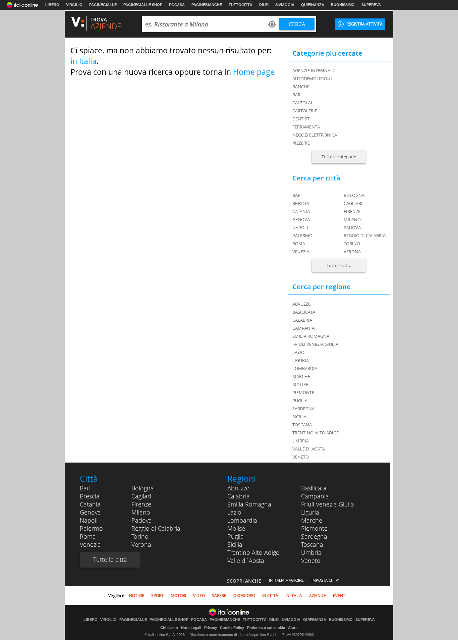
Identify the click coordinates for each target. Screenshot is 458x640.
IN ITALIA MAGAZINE (286, 580)
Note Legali (191, 628)
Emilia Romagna (249, 504)
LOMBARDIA (304, 368)
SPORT (157, 595)
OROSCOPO (244, 595)
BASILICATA (303, 312)
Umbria (311, 552)
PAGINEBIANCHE (206, 5)
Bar (296, 95)
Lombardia (242, 520)
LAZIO (298, 352)
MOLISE (300, 384)
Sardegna (314, 536)
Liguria (310, 512)
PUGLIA (299, 400)
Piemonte (314, 528)
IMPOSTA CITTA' (325, 580)
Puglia (235, 536)
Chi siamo (169, 628)
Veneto (311, 560)
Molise (236, 528)
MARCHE (301, 376)
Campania (315, 496)
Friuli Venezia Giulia (327, 504)
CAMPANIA (303, 328)
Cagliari (353, 203)
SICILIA (299, 417)
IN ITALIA (293, 595)
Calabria (238, 496)
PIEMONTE (303, 392)
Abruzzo (238, 488)
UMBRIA (300, 441)
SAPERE (219, 595)
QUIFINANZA (312, 5)
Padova (352, 227)
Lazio (234, 512)
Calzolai (302, 103)
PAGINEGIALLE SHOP (142, 5)
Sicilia (234, 544)
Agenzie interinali (313, 70)
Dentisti (301, 119)
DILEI (264, 5)
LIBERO (52, 5)
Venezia (300, 252)
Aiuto (293, 628)
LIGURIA (300, 360)
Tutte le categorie (339, 157)
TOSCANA (302, 425)
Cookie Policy (232, 628)
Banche (300, 87)
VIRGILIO (74, 5)
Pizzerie (301, 143)
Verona (352, 252)
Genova (301, 219)
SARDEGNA (303, 409)
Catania (301, 211)
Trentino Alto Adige (253, 552)
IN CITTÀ (270, 595)
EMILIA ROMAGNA (310, 336)
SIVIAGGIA (284, 5)
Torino (352, 244)
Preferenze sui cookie (266, 628)
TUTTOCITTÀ (240, 5)
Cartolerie (304, 111)
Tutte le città (339, 265)
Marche (311, 520)
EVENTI (339, 595)
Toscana (312, 544)
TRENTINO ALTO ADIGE (315, 433)
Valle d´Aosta (245, 560)
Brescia (300, 203)
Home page (254, 71)
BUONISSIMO (343, 5)
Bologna (354, 195)
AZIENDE (317, 595)
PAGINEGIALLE (103, 5)
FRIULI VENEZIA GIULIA (315, 344)
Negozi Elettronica (314, 135)
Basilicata (314, 488)
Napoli (300, 227)
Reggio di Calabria (365, 235)
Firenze (352, 211)
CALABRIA (302, 320)
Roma (298, 244)
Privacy (210, 628)
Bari (297, 195)
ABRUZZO (301, 304)
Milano (352, 219)
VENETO (300, 457)
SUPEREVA (371, 5)
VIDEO (199, 595)
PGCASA (177, 5)
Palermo (302, 235)
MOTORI (178, 595)
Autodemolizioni (312, 78)
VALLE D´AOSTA (308, 449)
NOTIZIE (136, 595)
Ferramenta (306, 127)
